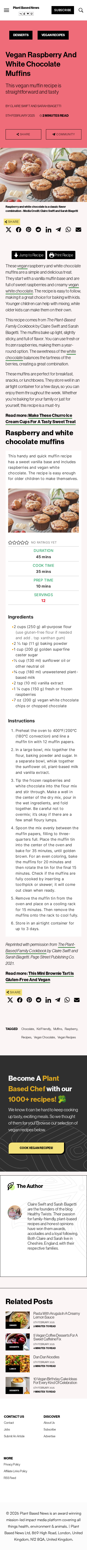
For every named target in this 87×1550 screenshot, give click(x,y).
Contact (9, 1422)
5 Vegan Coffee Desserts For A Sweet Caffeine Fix (55, 1337)
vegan (22, 266)
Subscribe (62, 10)
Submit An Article (14, 1436)
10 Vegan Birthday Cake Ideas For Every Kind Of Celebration (55, 1380)
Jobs (7, 1429)
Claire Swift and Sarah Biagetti (35, 106)
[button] (10, 542)
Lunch (13, 1369)
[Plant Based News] (6, 10)
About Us (49, 1422)
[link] (26, 14)
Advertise (49, 1436)
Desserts (21, 35)
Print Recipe (63, 255)
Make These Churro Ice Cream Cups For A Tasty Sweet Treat (41, 418)
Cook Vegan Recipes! (36, 1148)
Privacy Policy (12, 1464)
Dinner (13, 1325)
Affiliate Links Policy (15, 1471)
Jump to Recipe (31, 255)
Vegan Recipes (53, 35)
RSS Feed (10, 1478)
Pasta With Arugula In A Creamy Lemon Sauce (56, 1315)
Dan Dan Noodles (46, 1357)
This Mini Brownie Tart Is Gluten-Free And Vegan (40, 976)
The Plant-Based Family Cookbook (40, 947)
